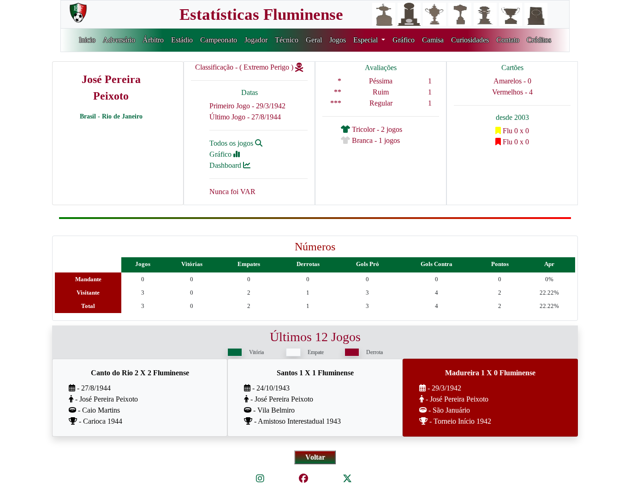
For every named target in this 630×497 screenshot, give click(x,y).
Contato (507, 40)
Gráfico (403, 40)
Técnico (286, 40)
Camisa (433, 40)
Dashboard (226, 165)
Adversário (119, 40)
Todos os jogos (232, 143)
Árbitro (153, 40)
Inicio (87, 40)
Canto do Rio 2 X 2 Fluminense (140, 373)
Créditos (539, 40)
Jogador (255, 40)
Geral (314, 40)
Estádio (182, 40)
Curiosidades (470, 40)
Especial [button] (366, 40)
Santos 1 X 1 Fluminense (315, 373)
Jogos (337, 40)
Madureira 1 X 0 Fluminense (490, 373)
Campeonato (218, 40)
